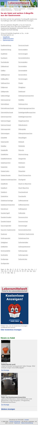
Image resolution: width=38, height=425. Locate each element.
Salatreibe (4, 167)
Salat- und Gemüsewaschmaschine (13, 397)
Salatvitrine (4, 196)
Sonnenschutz (23, 221)
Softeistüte (21, 213)
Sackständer (5, 62)
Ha (29, 269)
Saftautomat (5, 66)
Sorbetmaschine (23, 238)
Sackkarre (4, 58)
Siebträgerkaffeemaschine (27, 112)
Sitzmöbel (21, 167)
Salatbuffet (4, 150)
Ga (23, 269)
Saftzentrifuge (5, 96)
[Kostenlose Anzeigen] (14, 305)
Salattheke (6, 37)
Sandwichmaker (6, 217)
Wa (12, 273)
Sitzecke (21, 150)
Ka (2, 271)
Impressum (17, 423)
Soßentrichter (22, 259)
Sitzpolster (21, 171)
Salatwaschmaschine (8, 205)
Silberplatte (22, 129)
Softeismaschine (8, 38)
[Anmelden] (35, 3)
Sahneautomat (5, 100)
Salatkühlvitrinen (6, 158)
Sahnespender (5, 129)
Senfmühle (4, 255)
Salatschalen (5, 171)
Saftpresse (4, 87)
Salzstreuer (4, 209)
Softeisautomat (23, 200)
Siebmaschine (23, 104)
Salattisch (4, 188)
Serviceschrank (23, 45)
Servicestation (23, 49)
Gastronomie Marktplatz (8, 28)
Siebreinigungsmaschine (26, 108)
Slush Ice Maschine (24, 184)
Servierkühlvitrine (24, 58)
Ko (5, 271)
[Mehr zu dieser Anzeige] (5, 351)
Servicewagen (23, 54)
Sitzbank (21, 142)
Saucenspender (6, 225)
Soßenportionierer (24, 246)
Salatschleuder (6, 175)
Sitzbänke (21, 146)
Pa (17, 271)
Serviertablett (22, 70)
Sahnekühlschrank (7, 112)
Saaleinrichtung (6, 49)
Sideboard (21, 91)
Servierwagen (22, 79)
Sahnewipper (5, 133)
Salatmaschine (6, 163)
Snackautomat (23, 192)
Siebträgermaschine (25, 116)
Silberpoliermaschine (25, 133)
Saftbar (3, 70)
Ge (26, 269)
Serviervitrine (22, 75)
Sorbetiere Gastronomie (26, 234)
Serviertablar (22, 66)
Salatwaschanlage (7, 200)
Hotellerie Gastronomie (19, 8)
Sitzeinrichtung (23, 154)
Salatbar (3, 146)
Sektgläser (4, 242)
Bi (10, 269)
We (8, 273)
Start (2, 269)
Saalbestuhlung (6, 45)
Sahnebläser (5, 104)
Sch (34, 271)
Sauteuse (4, 234)
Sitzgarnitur (22, 158)
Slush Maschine (23, 188)
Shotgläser (21, 87)
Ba (8, 269)
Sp (31, 271)
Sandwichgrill (5, 213)
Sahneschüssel (6, 125)
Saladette (4, 137)
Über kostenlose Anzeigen (11, 330)
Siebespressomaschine (26, 96)
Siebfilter (21, 100)
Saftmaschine (5, 83)
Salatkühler (4, 154)
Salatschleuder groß (8, 364)
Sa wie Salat (18, 10)
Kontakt (27, 419)
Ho (32, 269)
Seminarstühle (5, 251)
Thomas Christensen (14, 421)
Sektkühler (4, 246)
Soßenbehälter (23, 242)
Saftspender (5, 91)
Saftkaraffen (5, 79)
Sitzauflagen (22, 137)
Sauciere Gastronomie (8, 230)
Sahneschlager (6, 121)
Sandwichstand (6, 221)
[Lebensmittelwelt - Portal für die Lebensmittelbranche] (19, 3)
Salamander (5, 142)
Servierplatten (22, 62)
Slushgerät (21, 179)
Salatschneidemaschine (9, 179)
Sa (28, 271)
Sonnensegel (22, 225)
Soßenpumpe (22, 251)
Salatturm (4, 192)
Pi (20, 271)
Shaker (20, 83)
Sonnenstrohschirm (24, 230)
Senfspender (5, 263)
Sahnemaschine (8, 40)
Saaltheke (4, 54)
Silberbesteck (22, 125)
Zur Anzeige (5, 370)
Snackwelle (22, 196)
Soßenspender (23, 255)
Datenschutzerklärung (27, 423)
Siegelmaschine (23, 121)
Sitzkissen (21, 163)
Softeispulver (22, 209)
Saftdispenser (5, 75)
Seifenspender (5, 238)
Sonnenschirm (23, 217)
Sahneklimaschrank (7, 108)
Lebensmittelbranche (6, 8)
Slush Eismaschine (24, 175)
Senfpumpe (4, 259)
